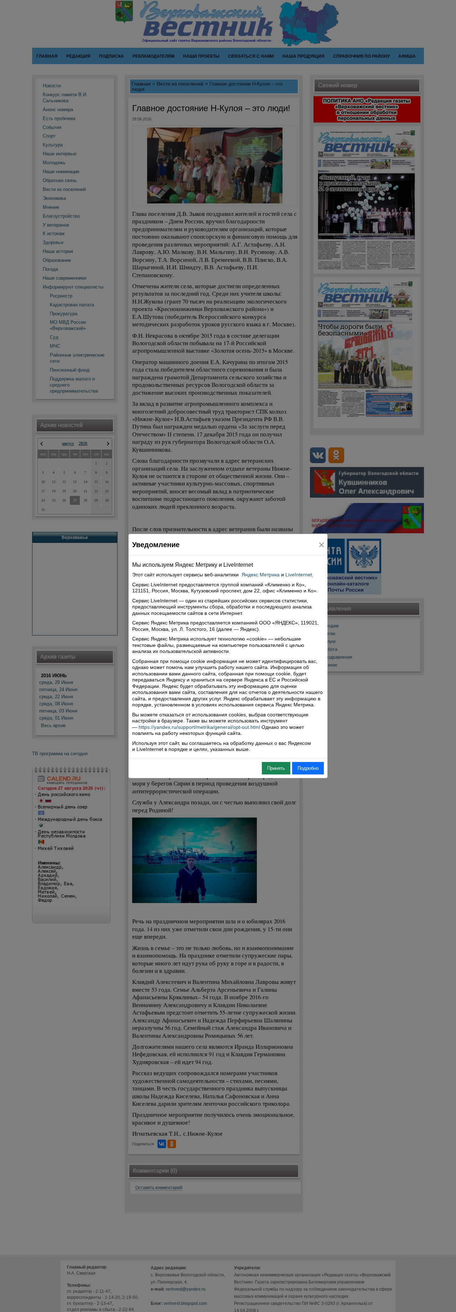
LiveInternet (298, 574)
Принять (276, 768)
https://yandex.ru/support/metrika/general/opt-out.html (199, 727)
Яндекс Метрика (261, 574)
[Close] (321, 545)
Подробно (307, 768)
